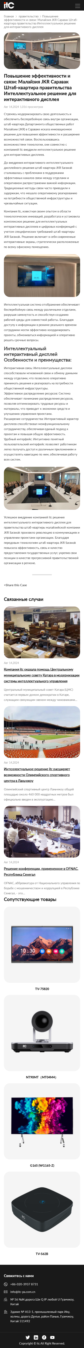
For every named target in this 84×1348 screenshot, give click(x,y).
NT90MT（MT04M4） (42, 1077)
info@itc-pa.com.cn (22, 1291)
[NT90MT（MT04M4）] (42, 1033)
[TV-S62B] (42, 1210)
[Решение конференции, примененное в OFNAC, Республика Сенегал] (42, 832)
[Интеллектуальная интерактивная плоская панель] (9, 5)
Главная (9, 16)
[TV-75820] (42, 945)
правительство (29, 16)
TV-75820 (42, 989)
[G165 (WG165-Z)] (42, 1121)
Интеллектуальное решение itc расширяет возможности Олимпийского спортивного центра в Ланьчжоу (37, 775)
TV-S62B (42, 1254)
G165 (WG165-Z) (42, 1165)
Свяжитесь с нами (19, 1276)
